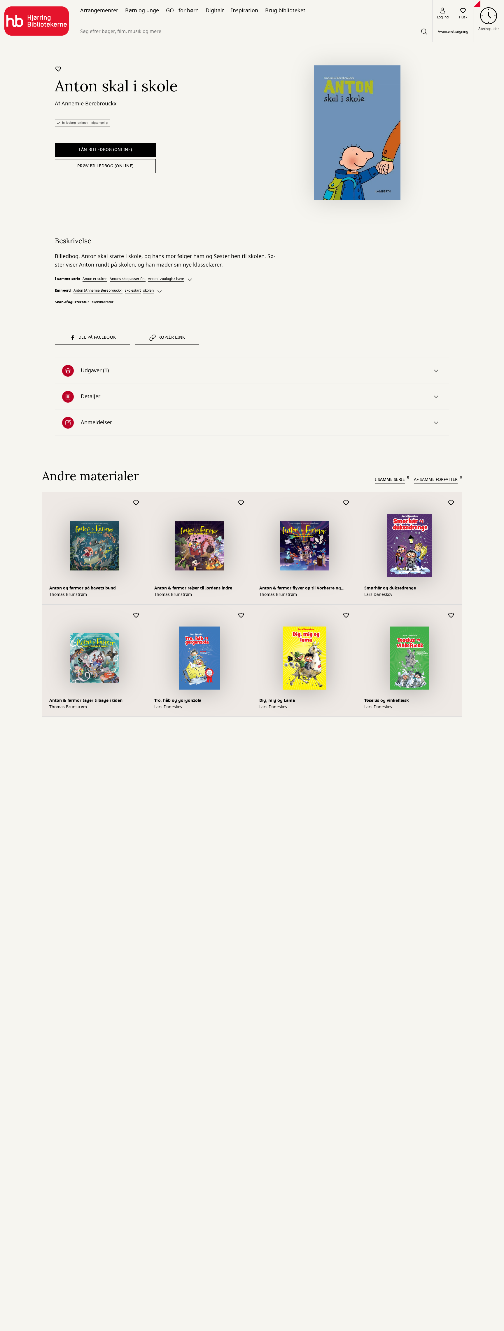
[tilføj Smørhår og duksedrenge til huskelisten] (451, 503)
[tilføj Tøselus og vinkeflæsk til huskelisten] (451, 616)
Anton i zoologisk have (166, 278)
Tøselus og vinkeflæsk (386, 700)
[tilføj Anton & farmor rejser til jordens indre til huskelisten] (241, 503)
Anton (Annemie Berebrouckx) (98, 290)
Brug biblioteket (285, 10)
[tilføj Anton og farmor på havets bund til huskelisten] (136, 503)
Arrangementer (99, 10)
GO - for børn (182, 10)
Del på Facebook (97, 337)
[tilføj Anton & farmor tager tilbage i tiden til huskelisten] (136, 616)
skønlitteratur (102, 302)
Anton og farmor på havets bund (82, 588)
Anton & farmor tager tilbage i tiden (86, 700)
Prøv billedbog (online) (105, 166)
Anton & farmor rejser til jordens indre (193, 588)
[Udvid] (189, 279)
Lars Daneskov (378, 594)
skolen (148, 290)
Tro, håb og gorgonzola (177, 700)
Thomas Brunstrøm (68, 594)
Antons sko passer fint (128, 278)
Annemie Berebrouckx (89, 103)
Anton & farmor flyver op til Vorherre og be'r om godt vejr (300, 588)
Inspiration (244, 10)
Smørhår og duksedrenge (390, 588)
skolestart (133, 290)
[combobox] (252, 31)
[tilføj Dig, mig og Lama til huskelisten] (346, 616)
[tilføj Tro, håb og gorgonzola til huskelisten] (241, 616)
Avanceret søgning (453, 31)
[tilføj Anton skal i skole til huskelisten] (58, 68)
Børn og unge (142, 10)
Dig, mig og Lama (277, 700)
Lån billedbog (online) (105, 150)
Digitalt (215, 10)
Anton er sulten (95, 278)
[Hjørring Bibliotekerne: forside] (36, 21)
